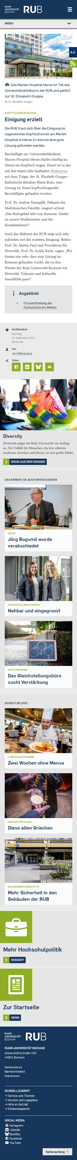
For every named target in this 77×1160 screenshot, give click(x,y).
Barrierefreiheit (15, 1071)
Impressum (12, 1076)
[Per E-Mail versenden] (50, 367)
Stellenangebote (19, 1108)
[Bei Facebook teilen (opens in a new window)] (17, 367)
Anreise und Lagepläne (23, 1100)
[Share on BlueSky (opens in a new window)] (39, 367)
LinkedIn (15, 1129)
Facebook (16, 1138)
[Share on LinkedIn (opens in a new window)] (28, 367)
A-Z (72, 52)
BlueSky (15, 1134)
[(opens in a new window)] (34, 9)
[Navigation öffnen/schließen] (70, 9)
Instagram (16, 1125)
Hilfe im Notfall (18, 1104)
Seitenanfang (57, 1152)
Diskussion (59, 171)
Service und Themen (21, 1095)
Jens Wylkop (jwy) (22, 353)
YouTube (15, 1142)
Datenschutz (13, 1067)
